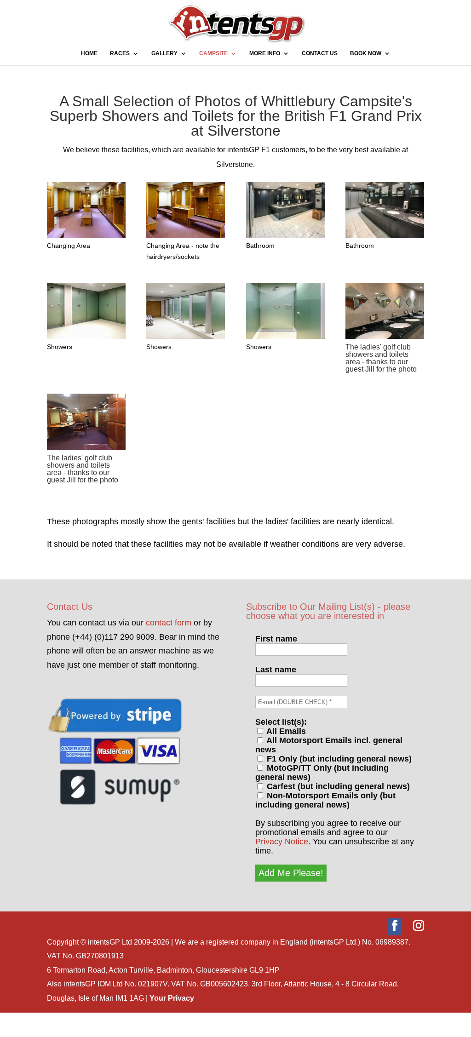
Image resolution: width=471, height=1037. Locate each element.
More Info (264, 53)
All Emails (285, 731)
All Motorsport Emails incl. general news (328, 745)
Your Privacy (171, 998)
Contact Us (320, 53)
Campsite (213, 53)
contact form (168, 622)
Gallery (164, 53)
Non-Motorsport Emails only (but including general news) (325, 800)
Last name (275, 669)
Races (120, 53)
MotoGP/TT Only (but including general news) (322, 772)
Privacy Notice (281, 841)
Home (89, 53)
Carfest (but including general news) (337, 786)
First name (276, 638)
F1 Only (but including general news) (338, 758)
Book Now (365, 53)
